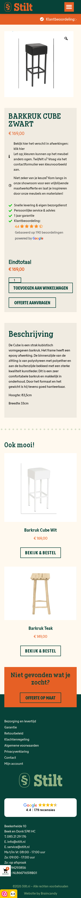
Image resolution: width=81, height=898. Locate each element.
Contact (10, 757)
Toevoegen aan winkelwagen (40, 287)
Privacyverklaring (16, 751)
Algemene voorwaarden (21, 745)
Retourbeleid (13, 733)
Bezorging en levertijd (20, 721)
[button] (69, 7)
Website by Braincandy (40, 893)
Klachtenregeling (16, 739)
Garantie (10, 727)
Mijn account (13, 763)
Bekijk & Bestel (40, 552)
